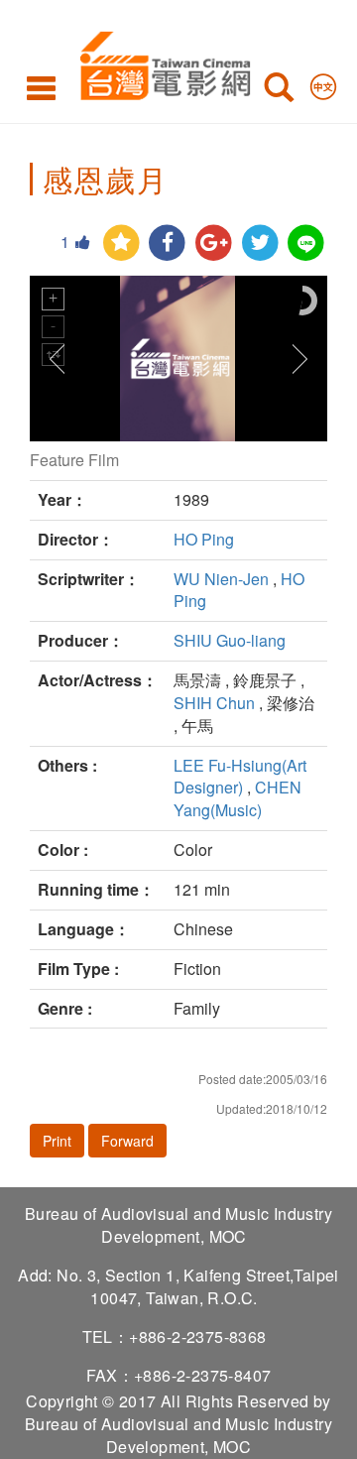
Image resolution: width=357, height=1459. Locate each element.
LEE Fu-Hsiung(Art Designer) (240, 776)
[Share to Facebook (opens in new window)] (167, 243)
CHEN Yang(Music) (237, 798)
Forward (127, 1141)
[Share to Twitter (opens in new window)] (260, 243)
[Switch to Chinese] (323, 82)
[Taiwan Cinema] (160, 62)
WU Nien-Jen (221, 578)
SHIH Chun (214, 702)
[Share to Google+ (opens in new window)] (213, 243)
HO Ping (204, 539)
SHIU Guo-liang (230, 640)
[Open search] (279, 91)
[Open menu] (41, 87)
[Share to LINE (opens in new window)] (306, 243)
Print (57, 1141)
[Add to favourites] (121, 243)
